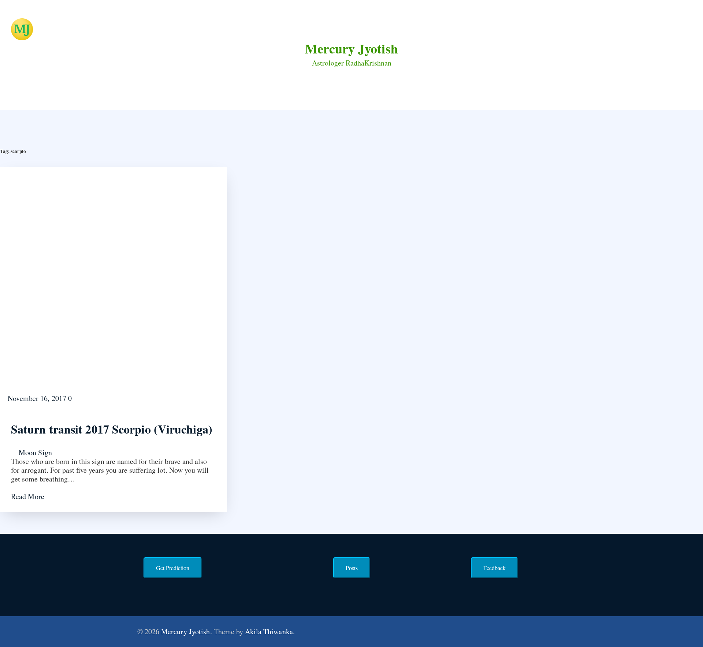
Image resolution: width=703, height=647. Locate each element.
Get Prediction (172, 568)
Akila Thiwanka (269, 631)
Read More (28, 496)
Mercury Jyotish (351, 48)
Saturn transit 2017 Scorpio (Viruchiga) (111, 429)
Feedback (494, 568)
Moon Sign (35, 452)
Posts (352, 568)
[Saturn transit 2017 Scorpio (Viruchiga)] (113, 280)
